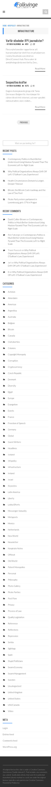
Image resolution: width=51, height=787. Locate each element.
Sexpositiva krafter (16, 82)
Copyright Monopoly (17, 354)
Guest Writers (14, 442)
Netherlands (13, 529)
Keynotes (12, 486)
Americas (12, 304)
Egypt (10, 392)
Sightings (12, 648)
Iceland (11, 454)
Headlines (12, 448)
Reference (13, 623)
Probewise (15, 783)
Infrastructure (14, 467)
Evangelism (13, 404)
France (11, 417)
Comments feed (10, 740)
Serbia (11, 642)
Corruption (13, 360)
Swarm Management (17, 673)
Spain (10, 655)
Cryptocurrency (15, 367)
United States (14, 698)
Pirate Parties (14, 592)
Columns (12, 348)
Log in (5, 728)
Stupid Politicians (15, 661)
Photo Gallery (14, 586)
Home (5, 25)
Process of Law (14, 611)
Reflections (13, 630)
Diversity (12, 385)
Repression (13, 636)
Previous (24, 122)
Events (11, 410)
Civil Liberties (14, 342)
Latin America (14, 492)
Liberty (11, 498)
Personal (12, 573)
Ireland (11, 473)
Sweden (11, 680)
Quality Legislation (16, 617)
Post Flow (12, 598)
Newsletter (13, 542)
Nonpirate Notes (15, 548)
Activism (11, 292)
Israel (10, 479)
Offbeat (11, 554)
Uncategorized (14, 686)
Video (10, 711)
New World (13, 536)
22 (34, 44)
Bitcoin (11, 329)
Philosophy (12, 579)
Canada (11, 335)
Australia (12, 317)
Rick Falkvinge (15, 44)
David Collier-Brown (17, 219)
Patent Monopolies (16, 567)
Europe (11, 398)
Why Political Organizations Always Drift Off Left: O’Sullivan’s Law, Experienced (24, 253)
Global (11, 436)
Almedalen (12, 298)
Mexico (11, 523)
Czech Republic (14, 373)
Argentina (12, 310)
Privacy (11, 604)
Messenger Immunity (17, 511)
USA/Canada (13, 705)
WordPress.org (10, 747)
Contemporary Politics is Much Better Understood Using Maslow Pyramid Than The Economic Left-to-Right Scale (28, 162)
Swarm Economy (15, 667)
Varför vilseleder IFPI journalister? (25, 40)
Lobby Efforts (14, 504)
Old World (12, 561)
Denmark (12, 379)
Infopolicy (12, 25)
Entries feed (8, 734)
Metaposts (13, 517)
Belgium (11, 323)
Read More (40, 68)
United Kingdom (15, 692)
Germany (12, 429)
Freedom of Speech (16, 423)
